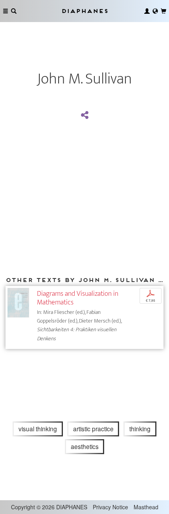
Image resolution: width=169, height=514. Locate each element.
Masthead (146, 507)
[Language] (155, 11)
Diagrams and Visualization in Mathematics (77, 298)
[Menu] (5, 11)
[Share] (84, 115)
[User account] (147, 11)
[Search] (14, 11)
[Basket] (163, 11)
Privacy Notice (110, 507)
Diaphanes (84, 10)
